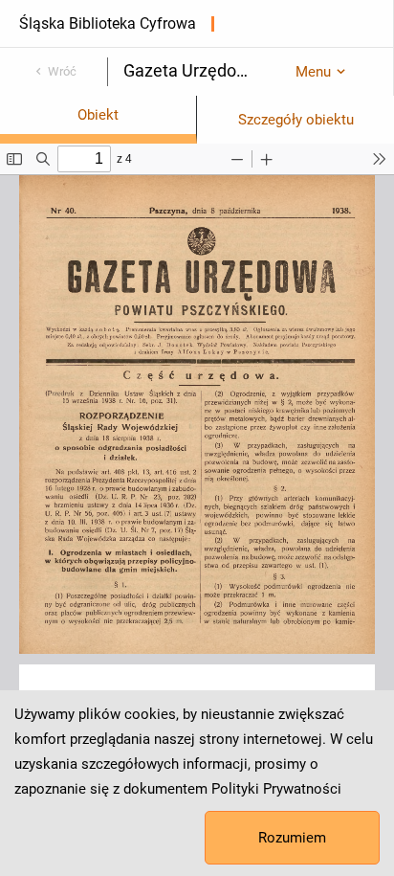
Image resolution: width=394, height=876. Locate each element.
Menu (313, 71)
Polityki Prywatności (276, 788)
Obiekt (98, 115)
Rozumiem (292, 837)
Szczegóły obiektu (296, 119)
